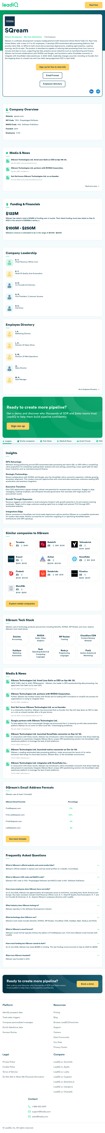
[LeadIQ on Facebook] (95, 1128)
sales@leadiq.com (40, 1117)
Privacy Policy (9, 1062)
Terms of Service (10, 1072)
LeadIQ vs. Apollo (62, 1067)
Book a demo (87, 984)
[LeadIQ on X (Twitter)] (97, 1128)
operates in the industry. (29, 907)
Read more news (91, 186)
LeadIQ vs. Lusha (61, 1072)
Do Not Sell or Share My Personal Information (23, 1077)
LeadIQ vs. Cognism (63, 1077)
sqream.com (34, 869)
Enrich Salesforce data (13, 1027)
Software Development (35, 909)
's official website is (42, 867)
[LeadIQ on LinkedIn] (99, 1128)
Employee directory (52, 84)
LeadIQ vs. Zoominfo (63, 1062)
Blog (56, 1017)
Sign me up (18, 426)
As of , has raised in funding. (52, 945)
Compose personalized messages (18, 1022)
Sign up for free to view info (52, 67)
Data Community (61, 1037)
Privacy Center (60, 1047)
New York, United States (33, 37)
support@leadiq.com (41, 1112)
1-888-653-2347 (39, 1107)
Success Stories (10, 1032)
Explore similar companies (22, 604)
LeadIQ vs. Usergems (63, 1087)
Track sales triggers (11, 1017)
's (45, 879)
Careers (57, 1032)
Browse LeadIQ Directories (66, 1022)
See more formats (17, 839)
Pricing (57, 1012)
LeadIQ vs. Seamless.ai (64, 1082)
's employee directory (51, 897)
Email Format (52, 75)
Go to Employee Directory (88, 389)
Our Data (58, 1042)
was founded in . (18, 957)
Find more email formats (79, 933)
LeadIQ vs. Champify (63, 1092)
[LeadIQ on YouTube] (101, 1128)
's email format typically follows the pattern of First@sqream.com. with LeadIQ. (51, 932)
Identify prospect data (13, 1012)
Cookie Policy (9, 1067)
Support (57, 1027)
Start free (93, 5)
